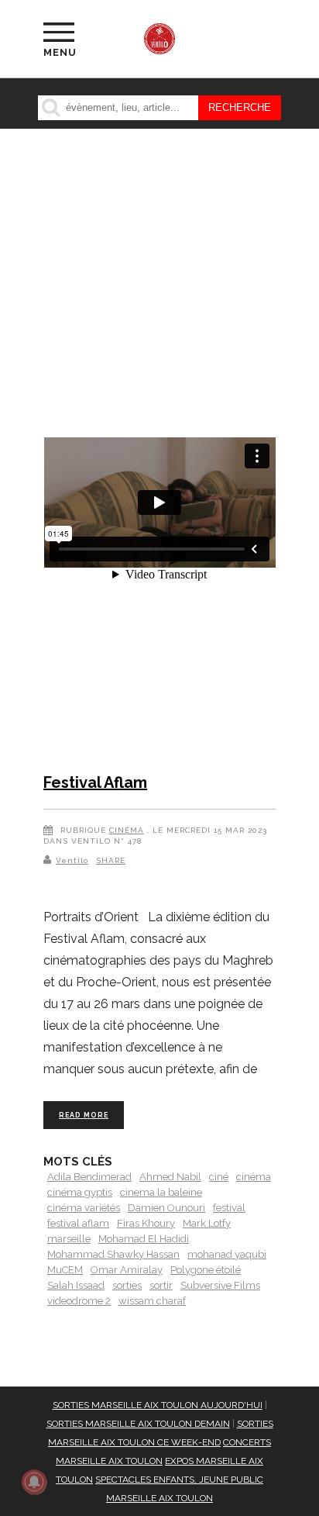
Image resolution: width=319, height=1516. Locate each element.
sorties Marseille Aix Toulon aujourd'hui (157, 1405)
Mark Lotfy (207, 1223)
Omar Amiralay (127, 1270)
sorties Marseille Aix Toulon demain (138, 1423)
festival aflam (78, 1223)
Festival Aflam (95, 782)
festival (229, 1208)
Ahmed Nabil (170, 1177)
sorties (127, 1285)
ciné (218, 1177)
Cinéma (126, 830)
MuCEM (65, 1270)
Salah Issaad (76, 1285)
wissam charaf (152, 1301)
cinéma (253, 1177)
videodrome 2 (79, 1301)
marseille (69, 1239)
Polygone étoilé (205, 1270)
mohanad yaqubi (226, 1254)
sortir (161, 1285)
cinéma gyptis (79, 1192)
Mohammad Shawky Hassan (113, 1254)
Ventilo (72, 860)
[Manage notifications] (34, 1481)
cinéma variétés (83, 1208)
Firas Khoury (146, 1223)
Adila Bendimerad (89, 1177)
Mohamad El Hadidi (143, 1239)
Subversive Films (220, 1285)
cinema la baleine (161, 1192)
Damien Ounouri (166, 1208)
